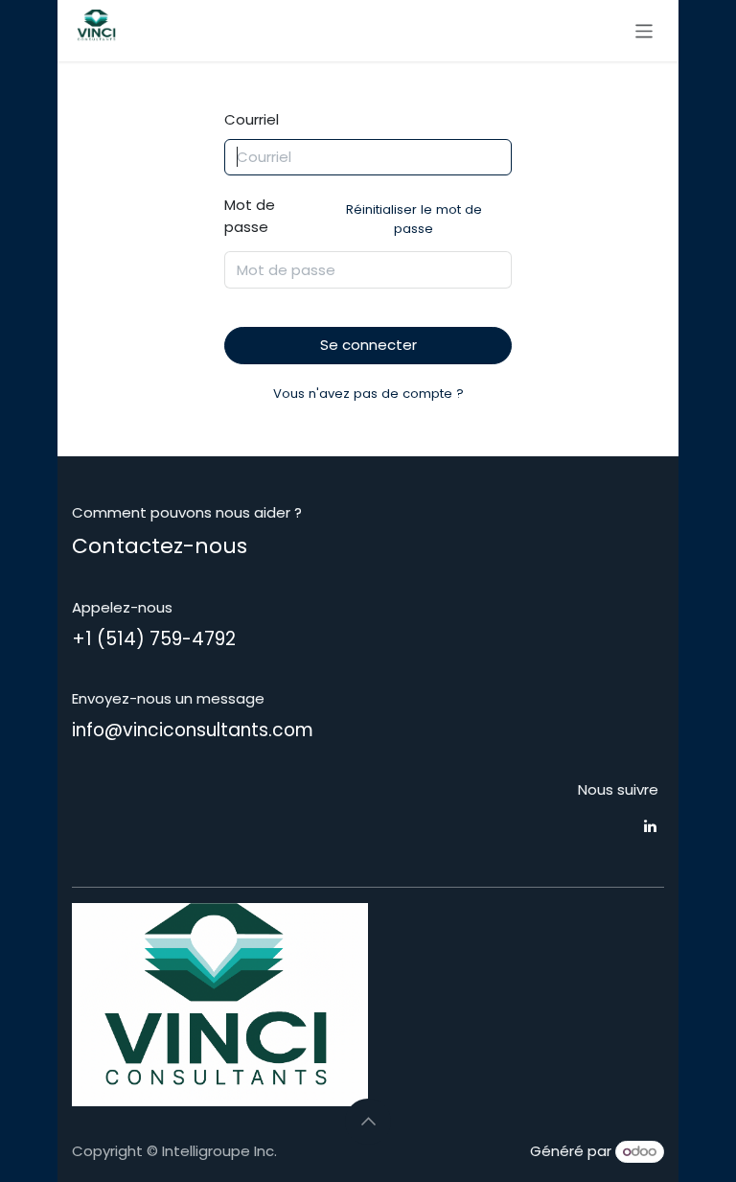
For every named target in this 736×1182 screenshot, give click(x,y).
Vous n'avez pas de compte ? (368, 393)
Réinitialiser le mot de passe (414, 219)
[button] (368, 1122)
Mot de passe (353, 216)
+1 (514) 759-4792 (154, 639)
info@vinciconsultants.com (192, 730)
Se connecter (368, 345)
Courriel (251, 119)
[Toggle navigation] (644, 30)
